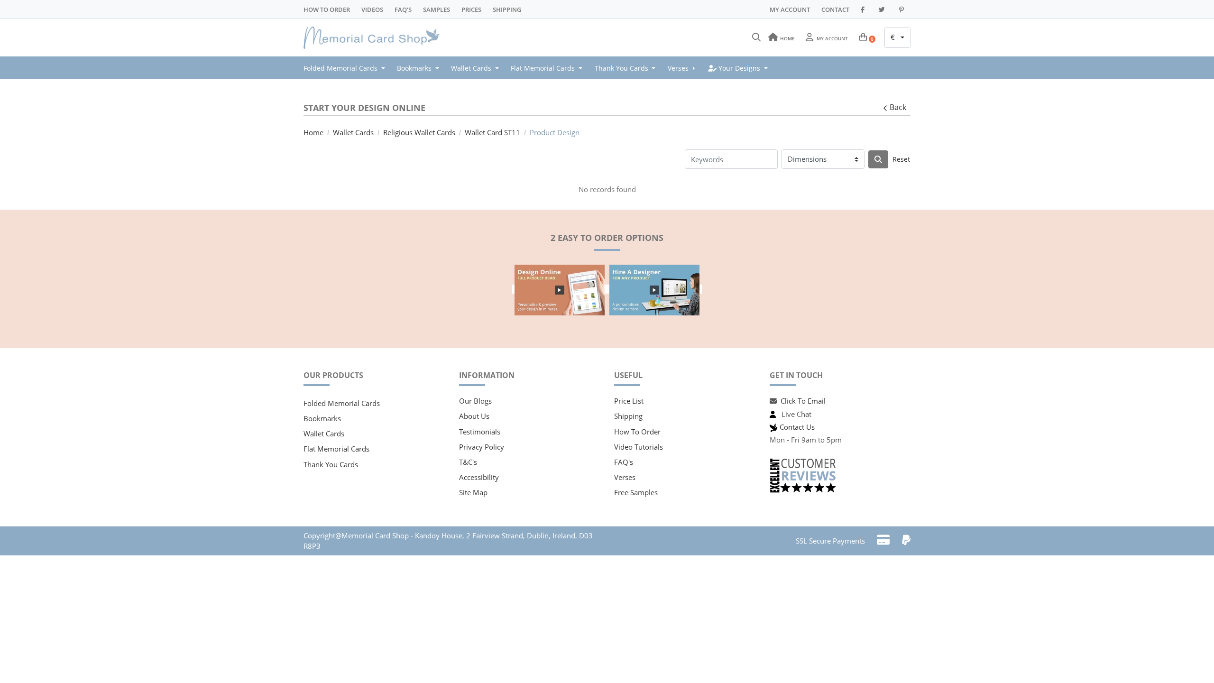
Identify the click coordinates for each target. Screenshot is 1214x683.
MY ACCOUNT (790, 9)
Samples (436, 9)
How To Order (327, 9)
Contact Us (797, 427)
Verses (624, 477)
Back (898, 107)
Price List (629, 401)
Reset (901, 159)
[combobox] (897, 38)
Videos (372, 9)
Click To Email (803, 401)
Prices (471, 9)
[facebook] (864, 9)
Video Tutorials (638, 447)
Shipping (507, 9)
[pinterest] (902, 9)
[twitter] (883, 9)
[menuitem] (347, 67)
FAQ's (623, 462)
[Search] (756, 37)
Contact (835, 9)
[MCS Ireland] (375, 38)
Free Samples (636, 492)
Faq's (403, 9)
